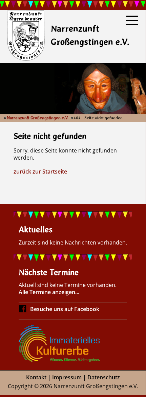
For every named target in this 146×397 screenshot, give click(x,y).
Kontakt (36, 377)
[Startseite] (26, 36)
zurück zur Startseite (40, 171)
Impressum (67, 377)
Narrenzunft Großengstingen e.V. (37, 117)
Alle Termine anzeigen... (49, 292)
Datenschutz (103, 377)
